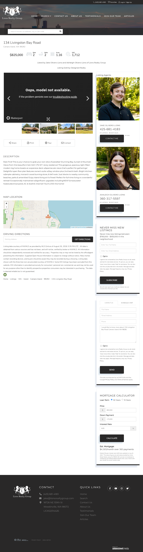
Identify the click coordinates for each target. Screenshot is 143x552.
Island (26, 279)
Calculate (112, 438)
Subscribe (111, 280)
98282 (46, 279)
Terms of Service (123, 380)
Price (102, 406)
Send (112, 370)
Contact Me (112, 138)
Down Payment (107, 415)
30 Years (117, 400)
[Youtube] (115, 488)
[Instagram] (121, 488)
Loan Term (104, 400)
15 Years (127, 400)
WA (20, 279)
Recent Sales (113, 133)
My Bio (127, 135)
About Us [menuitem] (76, 16)
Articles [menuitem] (129, 16)
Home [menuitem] (34, 16)
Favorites (113, 2)
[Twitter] (127, 488)
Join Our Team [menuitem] (112, 16)
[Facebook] (110, 488)
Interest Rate (106, 424)
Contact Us (109, 303)
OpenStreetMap (81, 227)
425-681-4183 (110, 129)
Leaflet (73, 227)
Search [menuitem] (45, 16)
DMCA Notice (47, 540)
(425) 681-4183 (100, 2)
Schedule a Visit (127, 303)
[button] (60, 31)
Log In (123, 2)
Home (5, 279)
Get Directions (82, 239)
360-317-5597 (110, 199)
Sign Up (129, 2)
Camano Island (36, 279)
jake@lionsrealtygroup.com (58, 498)
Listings (13, 279)
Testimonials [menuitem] (93, 16)
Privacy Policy (109, 380)
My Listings (104, 133)
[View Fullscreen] (6, 211)
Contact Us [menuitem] (61, 16)
